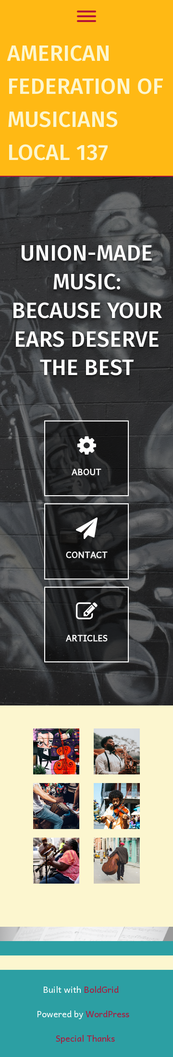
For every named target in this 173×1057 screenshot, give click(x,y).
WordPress (107, 1014)
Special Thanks (85, 1038)
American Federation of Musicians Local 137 (85, 103)
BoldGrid (101, 989)
